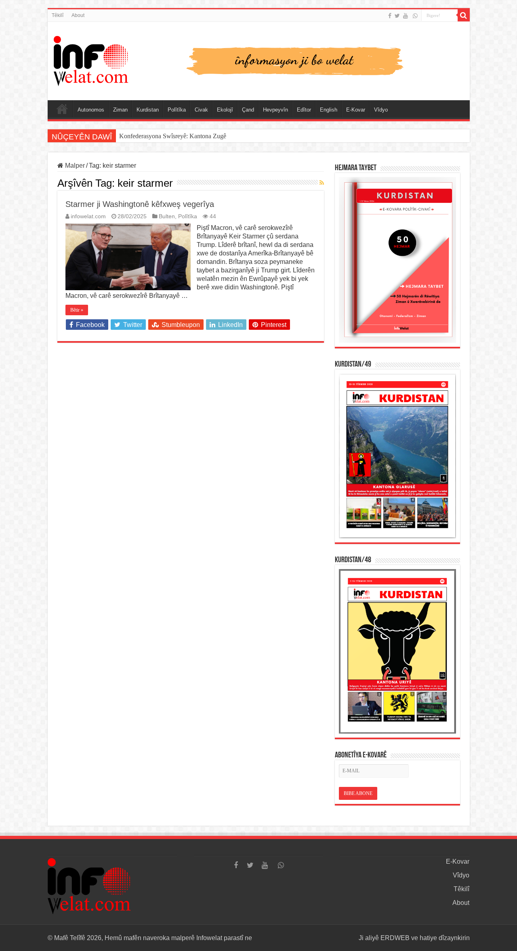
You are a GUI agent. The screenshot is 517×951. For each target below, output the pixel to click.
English (328, 110)
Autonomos (91, 110)
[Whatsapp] (415, 16)
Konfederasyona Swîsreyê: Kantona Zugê (172, 136)
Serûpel (62, 108)
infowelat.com (88, 216)
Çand (248, 110)
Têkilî (57, 15)
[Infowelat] (259, 59)
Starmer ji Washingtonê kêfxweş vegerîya (139, 204)
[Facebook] (389, 16)
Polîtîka (177, 110)
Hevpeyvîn (275, 110)
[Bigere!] (464, 15)
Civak (201, 110)
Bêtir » (76, 310)
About (77, 15)
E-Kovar (355, 110)
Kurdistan (148, 110)
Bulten (167, 216)
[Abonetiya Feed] (321, 182)
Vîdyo (381, 110)
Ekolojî (225, 110)
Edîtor (304, 110)
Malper (74, 165)
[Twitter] (397, 16)
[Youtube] (405, 16)
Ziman (120, 110)
